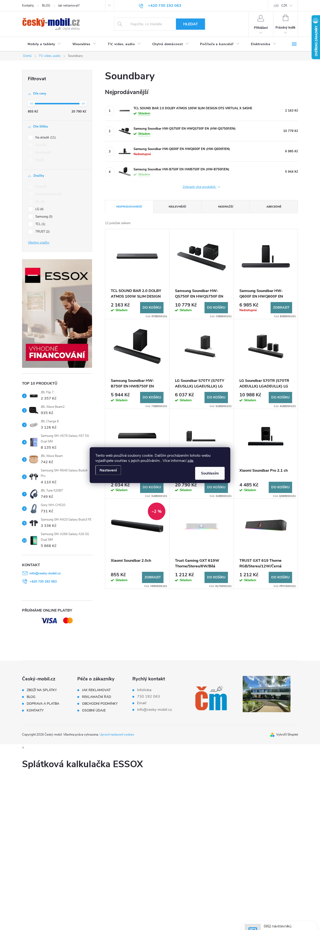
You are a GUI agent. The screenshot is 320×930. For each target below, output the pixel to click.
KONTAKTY (35, 710)
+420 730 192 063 (43, 581)
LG (39, 209)
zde (190, 460)
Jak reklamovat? (69, 6)
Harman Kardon (47, 194)
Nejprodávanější (129, 206)
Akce (40, 145)
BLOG (46, 6)
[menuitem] (44, 44)
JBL (39, 202)
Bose (40, 187)
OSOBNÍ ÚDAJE (94, 710)
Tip (39, 160)
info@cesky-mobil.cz (45, 573)
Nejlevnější (177, 206)
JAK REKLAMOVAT (96, 690)
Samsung (43, 217)
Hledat (190, 24)
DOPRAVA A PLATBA (43, 704)
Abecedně (273, 206)
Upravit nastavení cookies (117, 735)
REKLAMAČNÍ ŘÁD (96, 697)
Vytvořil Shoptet (287, 735)
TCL (39, 224)
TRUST (42, 232)
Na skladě (45, 137)
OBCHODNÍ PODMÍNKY (100, 704)
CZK (284, 6)
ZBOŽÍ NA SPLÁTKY (42, 690)
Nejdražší (225, 206)
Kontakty (28, 6)
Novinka (42, 152)
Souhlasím (210, 473)
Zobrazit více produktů (199, 187)
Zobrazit (281, 307)
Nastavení (108, 470)
